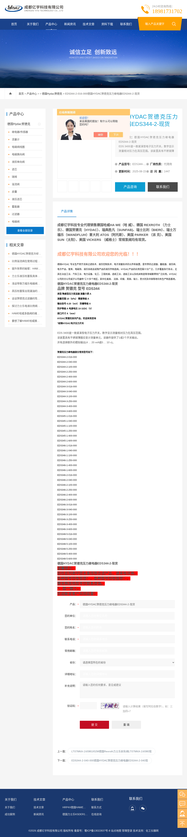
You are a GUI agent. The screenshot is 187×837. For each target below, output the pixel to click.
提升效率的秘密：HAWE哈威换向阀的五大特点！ (27, 268)
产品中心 (51, 24)
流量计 (16, 139)
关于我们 (33, 24)
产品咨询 (130, 187)
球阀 (14, 176)
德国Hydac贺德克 (52, 93)
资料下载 (107, 24)
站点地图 (116, 830)
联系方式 (96, 807)
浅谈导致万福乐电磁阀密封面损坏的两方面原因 (27, 283)
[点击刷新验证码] (110, 706)
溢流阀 (16, 184)
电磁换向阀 (18, 154)
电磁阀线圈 (18, 146)
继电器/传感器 (20, 131)
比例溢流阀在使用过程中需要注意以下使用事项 (27, 261)
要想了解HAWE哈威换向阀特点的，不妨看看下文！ (27, 320)
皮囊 (14, 191)
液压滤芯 (17, 199)
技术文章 (88, 24)
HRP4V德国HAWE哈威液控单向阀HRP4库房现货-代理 (75, 807)
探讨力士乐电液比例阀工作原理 (27, 305)
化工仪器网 (152, 830)
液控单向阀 (18, 161)
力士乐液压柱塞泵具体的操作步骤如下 (27, 276)
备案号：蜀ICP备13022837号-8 (92, 830)
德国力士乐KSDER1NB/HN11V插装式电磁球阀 (75, 814)
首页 (14, 24)
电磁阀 (16, 221)
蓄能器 (16, 206)
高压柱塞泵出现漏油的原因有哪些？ (27, 291)
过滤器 (16, 214)
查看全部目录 (25, 230)
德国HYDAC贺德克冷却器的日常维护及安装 (27, 253)
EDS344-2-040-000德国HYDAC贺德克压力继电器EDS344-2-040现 (109, 760)
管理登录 (127, 830)
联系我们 (126, 24)
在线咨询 (96, 814)
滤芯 (14, 169)
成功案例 (10, 814)
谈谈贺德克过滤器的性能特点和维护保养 (27, 298)
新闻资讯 (70, 24)
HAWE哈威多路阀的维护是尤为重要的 (27, 313)
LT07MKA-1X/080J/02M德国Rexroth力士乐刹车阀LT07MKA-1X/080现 (111, 751)
